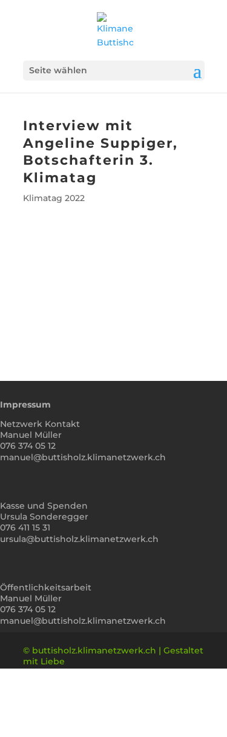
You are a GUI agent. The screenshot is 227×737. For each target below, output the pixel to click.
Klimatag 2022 (54, 198)
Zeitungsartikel (114, 312)
